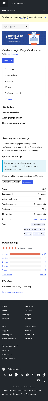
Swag (28, 339)
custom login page (38, 224)
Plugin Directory (8, 11)
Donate (29, 335)
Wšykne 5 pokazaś (39, 219)
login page (28, 234)
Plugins (28, 315)
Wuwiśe (8, 87)
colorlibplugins (12, 54)
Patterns (29, 319)
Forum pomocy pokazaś (12, 292)
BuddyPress (8, 358)
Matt (5, 350)
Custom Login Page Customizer (21, 50)
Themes (28, 310)
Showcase (29, 306)
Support (5, 330)
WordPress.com (10, 346)
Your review (7, 274)
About (4, 306)
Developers (7, 335)
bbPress (7, 354)
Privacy (5, 319)
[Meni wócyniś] (44, 3)
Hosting (5, 315)
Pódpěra (8, 99)
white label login (39, 234)
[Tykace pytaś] (27, 26)
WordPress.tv (9, 339)
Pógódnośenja (11, 75)
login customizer (30, 229)
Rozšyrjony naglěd (13, 93)
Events (28, 330)
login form (41, 229)
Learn (4, 326)
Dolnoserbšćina (14, 369)
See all (43, 274)
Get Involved (30, 326)
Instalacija (9, 81)
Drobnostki (9, 69)
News (4, 310)
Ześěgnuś (8, 60)
